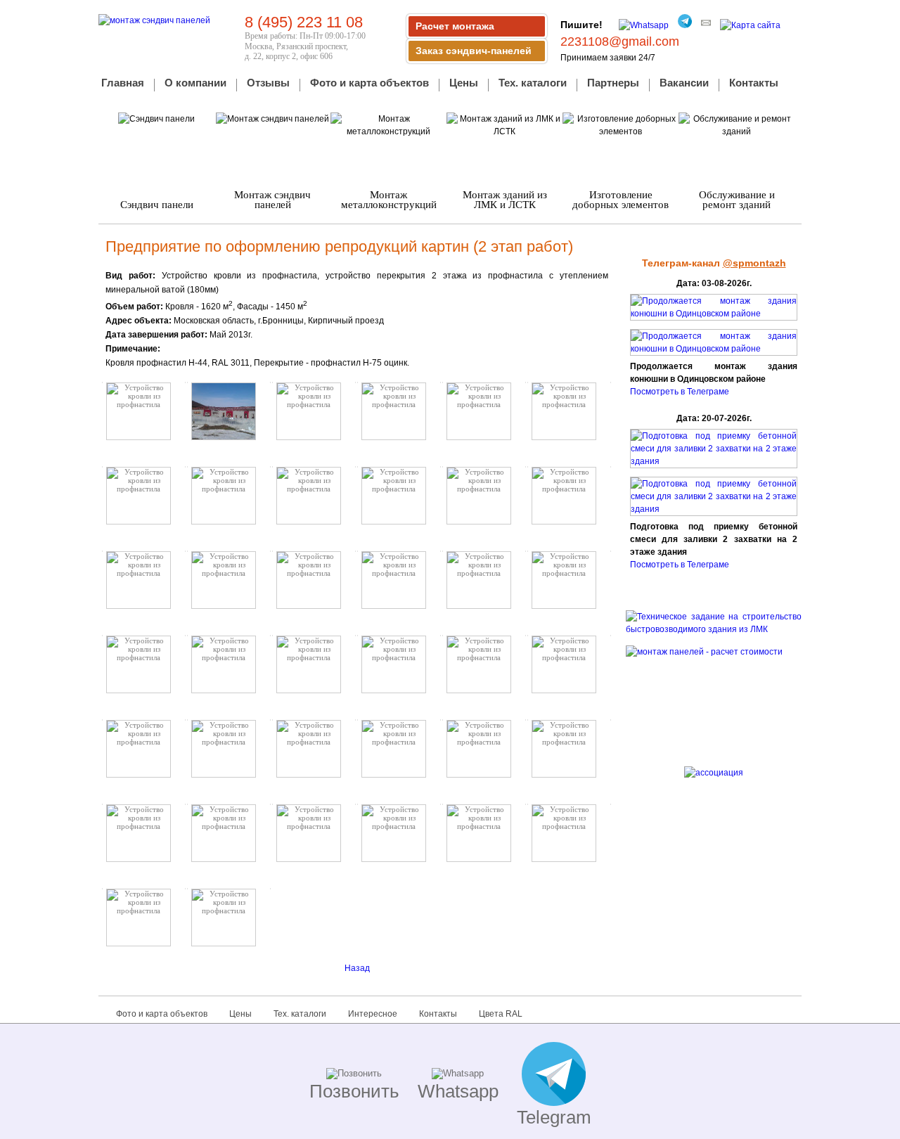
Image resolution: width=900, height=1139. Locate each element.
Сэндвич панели (156, 204)
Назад (357, 968)
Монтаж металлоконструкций (389, 199)
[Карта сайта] (746, 25)
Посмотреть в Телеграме (679, 392)
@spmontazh (754, 263)
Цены (463, 84)
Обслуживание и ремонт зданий (737, 199)
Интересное (372, 1014)
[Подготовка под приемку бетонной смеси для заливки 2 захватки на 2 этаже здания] (713, 461)
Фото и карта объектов (369, 84)
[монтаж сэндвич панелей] (154, 20)
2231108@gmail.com (619, 41)
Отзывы (268, 84)
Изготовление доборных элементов (620, 199)
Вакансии (684, 84)
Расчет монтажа (455, 26)
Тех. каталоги (533, 84)
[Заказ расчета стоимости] (714, 696)
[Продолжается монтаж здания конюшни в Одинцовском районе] (713, 313)
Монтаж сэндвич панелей (272, 199)
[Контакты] (702, 25)
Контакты (753, 84)
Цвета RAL (500, 1014)
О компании (195, 84)
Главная (122, 84)
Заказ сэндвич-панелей (474, 50)
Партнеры (613, 84)
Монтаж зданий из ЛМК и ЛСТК (505, 199)
